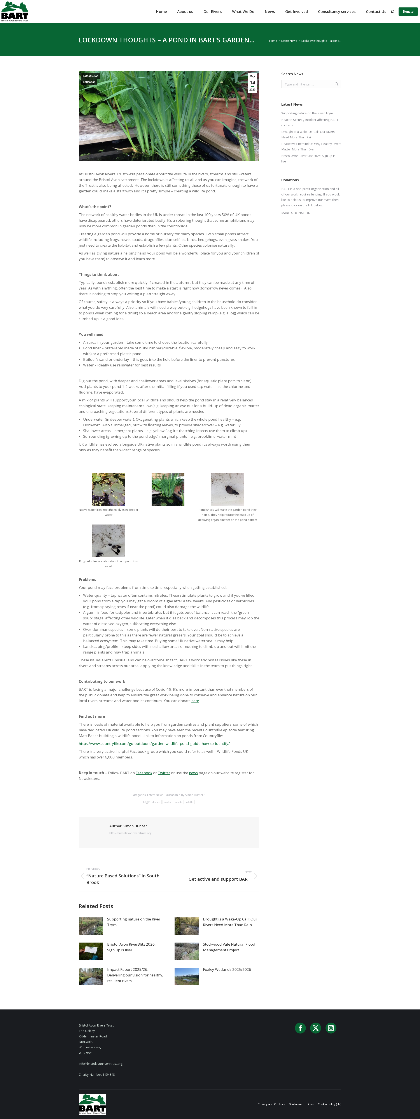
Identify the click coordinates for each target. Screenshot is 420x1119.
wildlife (189, 802)
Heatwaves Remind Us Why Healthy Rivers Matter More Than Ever (311, 146)
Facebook (144, 772)
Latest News (90, 76)
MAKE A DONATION (295, 213)
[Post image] (91, 926)
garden (168, 802)
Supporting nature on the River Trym (133, 922)
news (193, 772)
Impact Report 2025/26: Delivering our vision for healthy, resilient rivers (135, 975)
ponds (178, 802)
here (195, 700)
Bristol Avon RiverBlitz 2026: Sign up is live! (131, 947)
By (192, 795)
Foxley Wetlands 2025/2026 (227, 969)
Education (89, 82)
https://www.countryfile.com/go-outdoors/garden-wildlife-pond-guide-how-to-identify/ (154, 743)
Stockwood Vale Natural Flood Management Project (229, 947)
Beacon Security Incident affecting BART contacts (309, 122)
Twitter (164, 772)
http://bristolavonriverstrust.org (130, 833)
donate (156, 802)
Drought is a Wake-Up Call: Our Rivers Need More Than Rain (230, 922)
